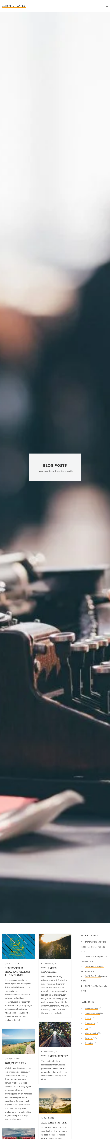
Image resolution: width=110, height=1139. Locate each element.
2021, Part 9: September (49, 970)
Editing (88, 1018)
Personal (89, 1038)
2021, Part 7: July (15, 1063)
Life (86, 1028)
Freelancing (90, 1023)
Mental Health (91, 1033)
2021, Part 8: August (54, 1056)
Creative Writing (92, 1013)
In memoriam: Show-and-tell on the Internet (17, 972)
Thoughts (89, 1043)
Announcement (91, 1008)
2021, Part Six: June (54, 1122)
